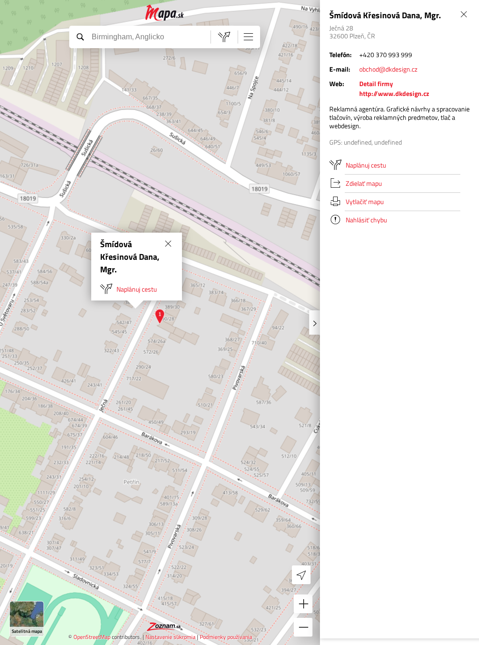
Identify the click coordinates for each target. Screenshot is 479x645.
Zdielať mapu (364, 183)
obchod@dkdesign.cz (388, 69)
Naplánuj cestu (136, 289)
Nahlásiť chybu (366, 220)
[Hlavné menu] (248, 36)
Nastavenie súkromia (170, 636)
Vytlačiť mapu (365, 201)
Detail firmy (376, 83)
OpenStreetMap (91, 636)
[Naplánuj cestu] (224, 37)
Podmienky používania (226, 636)
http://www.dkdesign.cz (394, 93)
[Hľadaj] (80, 36)
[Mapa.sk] (164, 13)
